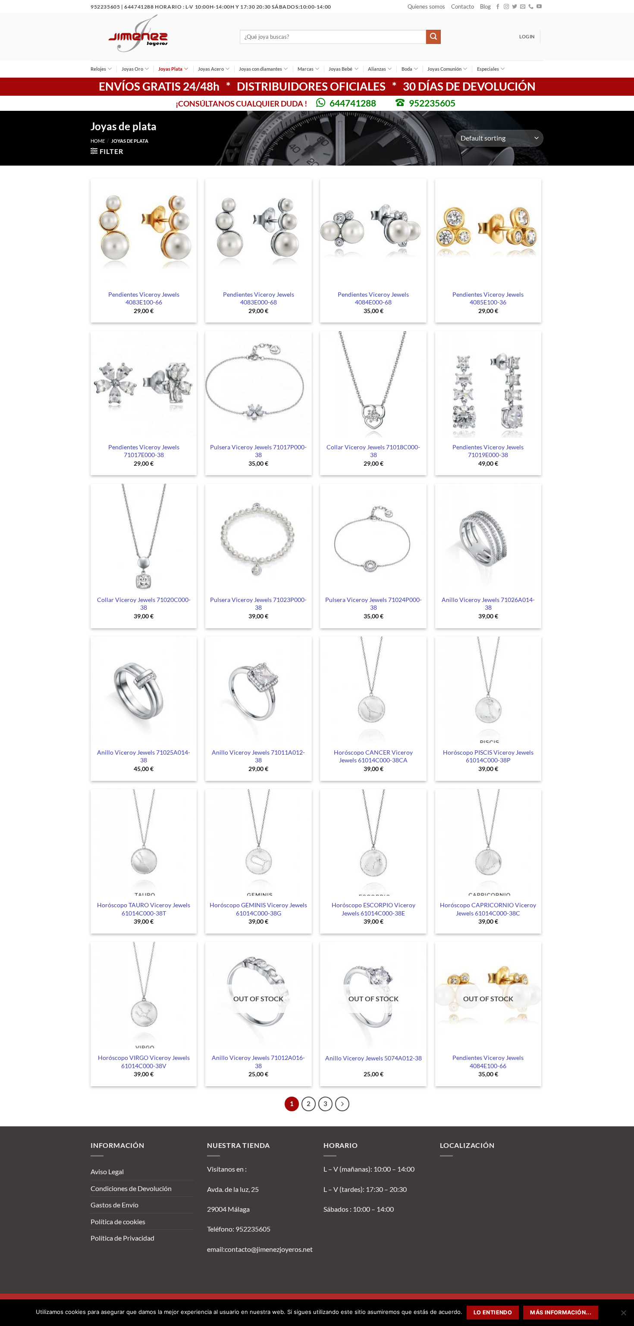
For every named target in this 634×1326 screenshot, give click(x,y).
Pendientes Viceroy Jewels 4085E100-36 (488, 298)
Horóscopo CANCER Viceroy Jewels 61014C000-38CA (373, 756)
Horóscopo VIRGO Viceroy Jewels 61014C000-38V (144, 1061)
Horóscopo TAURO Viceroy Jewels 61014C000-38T (143, 909)
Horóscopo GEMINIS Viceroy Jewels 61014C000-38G (258, 909)
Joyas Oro (132, 69)
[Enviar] (433, 37)
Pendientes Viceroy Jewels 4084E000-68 (373, 298)
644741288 (353, 102)
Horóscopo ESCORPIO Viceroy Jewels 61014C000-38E (373, 909)
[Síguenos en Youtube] (539, 7)
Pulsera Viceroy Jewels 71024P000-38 (373, 603)
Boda (407, 69)
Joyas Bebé (340, 69)
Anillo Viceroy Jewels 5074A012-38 (373, 1058)
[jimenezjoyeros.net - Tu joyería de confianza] (159, 36)
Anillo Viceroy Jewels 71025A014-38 (143, 756)
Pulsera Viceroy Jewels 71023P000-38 (258, 603)
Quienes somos (426, 6)
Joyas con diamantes (260, 69)
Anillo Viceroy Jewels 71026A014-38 (488, 603)
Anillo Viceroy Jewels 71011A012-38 (258, 756)
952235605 (432, 102)
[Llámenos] (531, 7)
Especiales (488, 69)
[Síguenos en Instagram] (506, 7)
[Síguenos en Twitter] (514, 7)
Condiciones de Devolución (131, 1188)
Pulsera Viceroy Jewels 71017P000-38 (258, 451)
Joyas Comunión (444, 69)
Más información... (560, 1312)
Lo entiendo (493, 1312)
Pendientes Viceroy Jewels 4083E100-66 (143, 298)
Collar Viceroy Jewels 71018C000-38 (373, 451)
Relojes (98, 69)
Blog (485, 6)
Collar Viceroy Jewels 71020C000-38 (144, 603)
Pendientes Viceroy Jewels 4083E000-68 (258, 298)
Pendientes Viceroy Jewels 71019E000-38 (488, 451)
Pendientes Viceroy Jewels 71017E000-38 (143, 451)
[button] (526, 36)
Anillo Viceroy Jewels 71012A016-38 (258, 1061)
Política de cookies (118, 1221)
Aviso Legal (107, 1171)
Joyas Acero (211, 69)
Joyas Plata (170, 69)
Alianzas (377, 69)
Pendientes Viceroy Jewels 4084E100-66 (488, 1061)
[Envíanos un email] (522, 7)
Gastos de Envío (114, 1205)
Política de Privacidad (122, 1238)
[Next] (342, 1104)
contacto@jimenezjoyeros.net (269, 1249)
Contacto (462, 6)
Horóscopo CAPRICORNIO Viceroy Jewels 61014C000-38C (488, 909)
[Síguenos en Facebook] (497, 7)
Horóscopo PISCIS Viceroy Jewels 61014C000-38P (488, 756)
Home (98, 141)
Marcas (306, 69)
